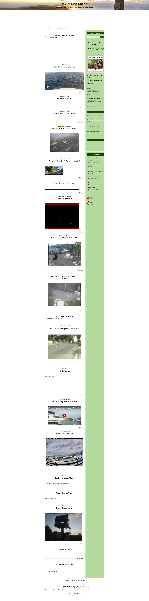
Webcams (55, 589)
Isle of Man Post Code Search (93, 178)
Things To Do (63, 28)
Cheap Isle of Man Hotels (91, 144)
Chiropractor (90, 160)
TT (69, 158)
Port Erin (69, 314)
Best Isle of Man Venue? (91, 129)
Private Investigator (91, 187)
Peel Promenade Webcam (64, 433)
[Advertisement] (74, 18)
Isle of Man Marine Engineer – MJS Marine (95, 173)
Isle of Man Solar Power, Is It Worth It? (93, 126)
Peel (69, 399)
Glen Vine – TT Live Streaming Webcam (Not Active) (64, 329)
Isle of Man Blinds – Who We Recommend (95, 171)
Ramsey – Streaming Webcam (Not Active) (64, 237)
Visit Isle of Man (90, 149)
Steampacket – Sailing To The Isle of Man (95, 189)
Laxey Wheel (90, 106)
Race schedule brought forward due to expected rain (70, 582)
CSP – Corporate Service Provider (94, 162)
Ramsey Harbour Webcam (64, 493)
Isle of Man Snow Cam (64, 98)
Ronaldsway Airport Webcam (64, 35)
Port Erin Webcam (64, 371)
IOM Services (78, 28)
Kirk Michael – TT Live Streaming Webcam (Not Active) (64, 277)
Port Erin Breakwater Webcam (64, 316)
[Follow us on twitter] (103, 29)
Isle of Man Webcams (49, 28)
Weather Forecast (48, 589)
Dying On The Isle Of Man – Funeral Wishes (94, 115)
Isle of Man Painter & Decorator (93, 176)
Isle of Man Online (74, 4)
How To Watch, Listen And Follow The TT (94, 87)
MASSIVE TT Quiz (96, 48)
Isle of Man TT (57, 28)
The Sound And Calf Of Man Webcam (64, 113)
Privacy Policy (88, 598)
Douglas (59, 126)
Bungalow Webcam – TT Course (64, 183)
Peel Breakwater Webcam (64, 564)
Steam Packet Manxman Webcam (64, 67)
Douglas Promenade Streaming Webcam (64, 128)
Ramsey (69, 490)
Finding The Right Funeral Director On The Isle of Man (95, 119)
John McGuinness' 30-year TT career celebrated (70, 586)
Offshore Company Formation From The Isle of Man (95, 181)
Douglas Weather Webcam (64, 198)
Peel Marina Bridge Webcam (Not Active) (64, 401)
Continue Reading (80, 60)
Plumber (89, 184)
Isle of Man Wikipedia (91, 142)
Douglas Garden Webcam (64, 508)
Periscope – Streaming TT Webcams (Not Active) (64, 161)
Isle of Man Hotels (71, 28)
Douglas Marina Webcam (64, 549)
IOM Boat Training (90, 133)
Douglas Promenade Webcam (64, 478)
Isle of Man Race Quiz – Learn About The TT (94, 124)
